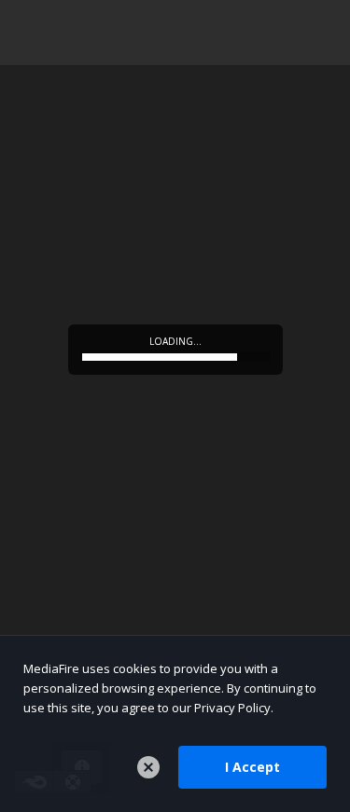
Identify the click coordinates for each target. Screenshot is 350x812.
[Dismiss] (148, 767)
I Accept (252, 767)
